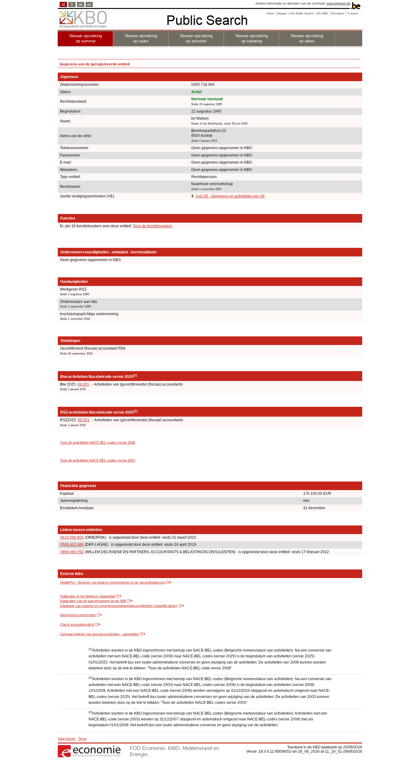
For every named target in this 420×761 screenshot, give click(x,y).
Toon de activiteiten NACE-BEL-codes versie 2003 (97, 460)
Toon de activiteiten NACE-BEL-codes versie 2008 (97, 442)
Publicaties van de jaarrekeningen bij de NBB (93, 601)
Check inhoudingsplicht (77, 624)
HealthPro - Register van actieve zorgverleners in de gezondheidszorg (112, 582)
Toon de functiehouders (152, 226)
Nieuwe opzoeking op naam (141, 38)
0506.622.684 (72, 544)
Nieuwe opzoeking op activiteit (196, 38)
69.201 (83, 384)
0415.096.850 (72, 537)
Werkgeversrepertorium (78, 615)
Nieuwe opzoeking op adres (307, 38)
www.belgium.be (339, 3)
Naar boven (66, 738)
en (89, 4)
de (80, 4)
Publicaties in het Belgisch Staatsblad (87, 596)
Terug (82, 738)
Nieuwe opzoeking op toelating (252, 38)
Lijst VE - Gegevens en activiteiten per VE (230, 196)
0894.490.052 (72, 552)
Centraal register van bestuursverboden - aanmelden (99, 634)
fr (72, 4)
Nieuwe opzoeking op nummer (85, 38)
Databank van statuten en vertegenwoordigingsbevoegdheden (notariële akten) (119, 606)
